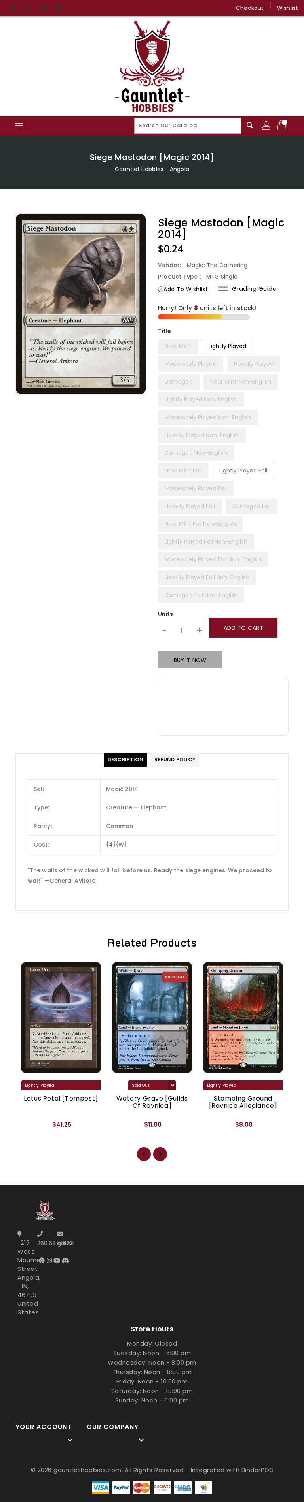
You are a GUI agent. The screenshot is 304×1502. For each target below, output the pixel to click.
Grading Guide (254, 289)
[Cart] (283, 126)
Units (165, 614)
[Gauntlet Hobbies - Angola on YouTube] (43, 8)
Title (164, 331)
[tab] (125, 760)
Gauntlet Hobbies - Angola (152, 169)
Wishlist (287, 8)
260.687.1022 (45, 1243)
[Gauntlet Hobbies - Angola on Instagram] (28, 8)
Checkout (250, 8)
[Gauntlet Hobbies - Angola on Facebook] (13, 8)
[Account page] (267, 126)
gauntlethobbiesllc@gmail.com (65, 1243)
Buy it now (190, 660)
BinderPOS (257, 1470)
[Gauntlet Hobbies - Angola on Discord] (58, 8)
